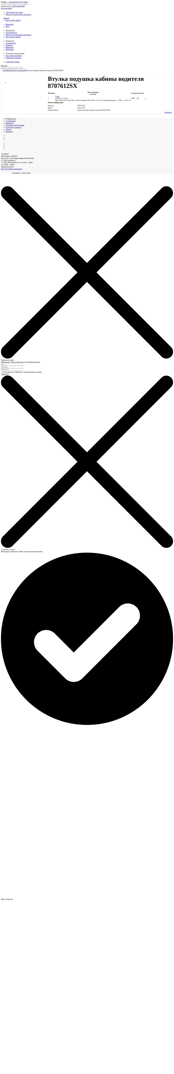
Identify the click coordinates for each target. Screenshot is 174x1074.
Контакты (10, 24)
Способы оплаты (12, 62)
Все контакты (6, 8)
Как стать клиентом (14, 56)
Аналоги (168, 112)
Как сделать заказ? (13, 20)
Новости (9, 45)
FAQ (7, 26)
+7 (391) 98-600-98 (17, 6)
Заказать (5, 374)
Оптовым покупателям (15, 125)
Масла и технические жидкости (18, 15)
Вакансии (10, 47)
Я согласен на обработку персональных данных (22, 372)
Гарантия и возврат (13, 58)
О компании (11, 43)
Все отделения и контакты (11, 169)
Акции (7, 18)
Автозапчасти (11, 33)
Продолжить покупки (9, 185)
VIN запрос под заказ (14, 12)
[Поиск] (24, 68)
